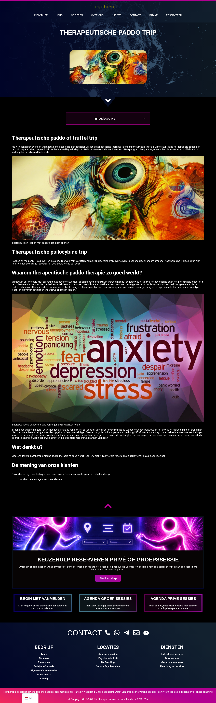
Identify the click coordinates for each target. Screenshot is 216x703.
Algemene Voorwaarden (44, 670)
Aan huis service (108, 654)
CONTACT (84, 633)
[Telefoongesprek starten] (107, 632)
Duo (60, 15)
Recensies (44, 662)
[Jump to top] (108, 506)
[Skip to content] (108, 100)
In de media (44, 674)
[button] (144, 118)
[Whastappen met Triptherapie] (117, 632)
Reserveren (174, 15)
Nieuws (116, 15)
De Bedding (108, 662)
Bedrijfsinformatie (44, 666)
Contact (135, 15)
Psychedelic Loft (108, 658)
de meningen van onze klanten (45, 479)
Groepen (77, 15)
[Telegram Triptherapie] (126, 632)
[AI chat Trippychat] (146, 633)
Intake (153, 15)
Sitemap (44, 678)
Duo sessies (172, 658)
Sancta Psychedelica (108, 666)
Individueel (41, 15)
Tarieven (44, 658)
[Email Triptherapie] (136, 632)
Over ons (97, 15)
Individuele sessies (172, 654)
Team (44, 654)
